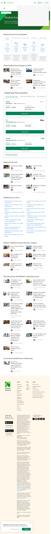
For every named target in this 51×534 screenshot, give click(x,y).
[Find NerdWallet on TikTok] (44, 419)
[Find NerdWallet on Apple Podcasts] (41, 419)
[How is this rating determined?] (24, 103)
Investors (19, 410)
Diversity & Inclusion (19, 394)
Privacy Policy (23, 486)
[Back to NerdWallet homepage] (4, 8)
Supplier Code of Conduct (37, 387)
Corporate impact (19, 391)
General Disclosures (25, 488)
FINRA (18, 482)
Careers (19, 388)
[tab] (12, 96)
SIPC (21, 482)
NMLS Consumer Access (21, 437)
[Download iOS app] (9, 422)
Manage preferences (15, 529)
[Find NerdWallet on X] (34, 419)
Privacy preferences (37, 393)
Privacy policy (36, 389)
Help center (27, 385)
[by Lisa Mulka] (12, 270)
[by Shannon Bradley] (12, 76)
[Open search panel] (34, 2)
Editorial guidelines (19, 398)
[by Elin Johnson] (34, 75)
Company (19, 384)
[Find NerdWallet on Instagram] (39, 419)
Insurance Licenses (20, 450)
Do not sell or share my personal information (38, 396)
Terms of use (36, 384)
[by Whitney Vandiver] (12, 353)
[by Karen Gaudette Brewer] (12, 168)
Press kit (19, 408)
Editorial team (20, 404)
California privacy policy (38, 391)
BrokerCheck (19, 490)
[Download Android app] (9, 431)
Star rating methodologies (20, 401)
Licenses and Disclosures (22, 438)
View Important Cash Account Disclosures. (23, 498)
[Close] (30, 522)
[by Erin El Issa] (34, 328)
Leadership (19, 386)
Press (18, 406)
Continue (26, 529)
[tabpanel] (25, 125)
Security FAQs (28, 388)
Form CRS (22, 485)
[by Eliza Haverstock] (34, 178)
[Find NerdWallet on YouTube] (36, 419)
